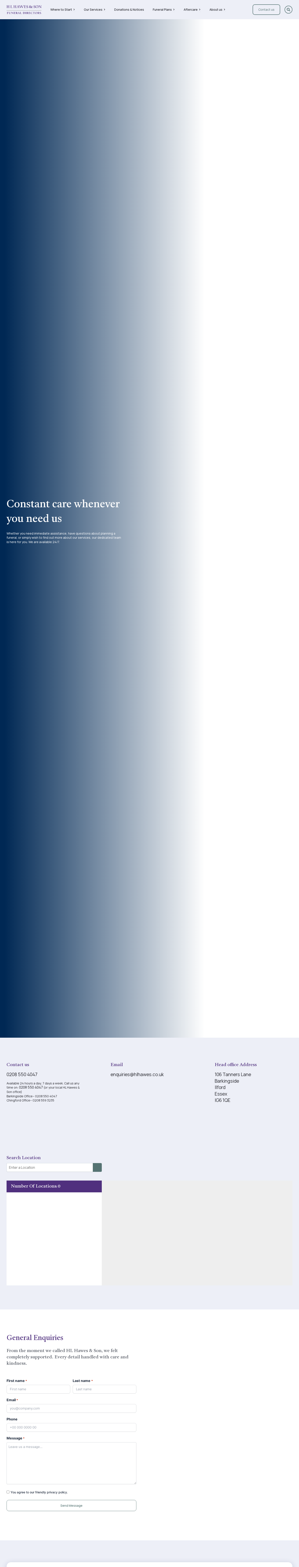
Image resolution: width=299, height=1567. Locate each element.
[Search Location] (97, 1167)
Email (12, 1400)
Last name (83, 1380)
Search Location (24, 1158)
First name (17, 1380)
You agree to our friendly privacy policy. (39, 1492)
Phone (12, 1419)
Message (16, 1438)
